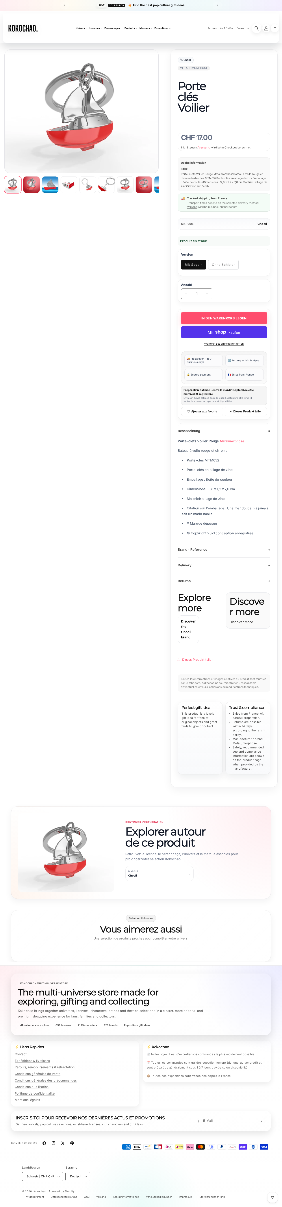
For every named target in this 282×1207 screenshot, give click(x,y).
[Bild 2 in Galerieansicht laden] (31, 184)
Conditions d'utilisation (32, 1087)
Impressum (186, 1196)
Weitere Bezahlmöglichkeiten (224, 343)
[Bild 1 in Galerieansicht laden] (12, 184)
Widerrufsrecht (35, 1196)
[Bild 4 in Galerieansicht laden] (69, 184)
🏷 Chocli (185, 59)
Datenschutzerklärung (64, 1196)
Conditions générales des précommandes (46, 1080)
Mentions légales (27, 1100)
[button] (275, 28)
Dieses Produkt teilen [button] (197, 659)
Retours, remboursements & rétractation (45, 1067)
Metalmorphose (232, 441)
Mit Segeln (193, 264)
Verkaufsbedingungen (159, 1196)
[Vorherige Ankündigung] (64, 5)
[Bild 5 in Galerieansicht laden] (87, 184)
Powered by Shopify (62, 1191)
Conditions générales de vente (37, 1074)
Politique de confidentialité (35, 1093)
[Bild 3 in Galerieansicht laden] (50, 184)
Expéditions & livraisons (32, 1061)
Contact (21, 1054)
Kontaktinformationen (126, 1196)
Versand (204, 147)
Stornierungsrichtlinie (213, 1196)
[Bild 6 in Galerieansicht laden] (106, 184)
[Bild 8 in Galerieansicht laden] (143, 184)
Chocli (262, 224)
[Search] (257, 28)
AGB (86, 1196)
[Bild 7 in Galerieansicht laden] (125, 184)
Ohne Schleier (225, 266)
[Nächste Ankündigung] (217, 5)
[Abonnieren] (260, 1121)
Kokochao (39, 1191)
